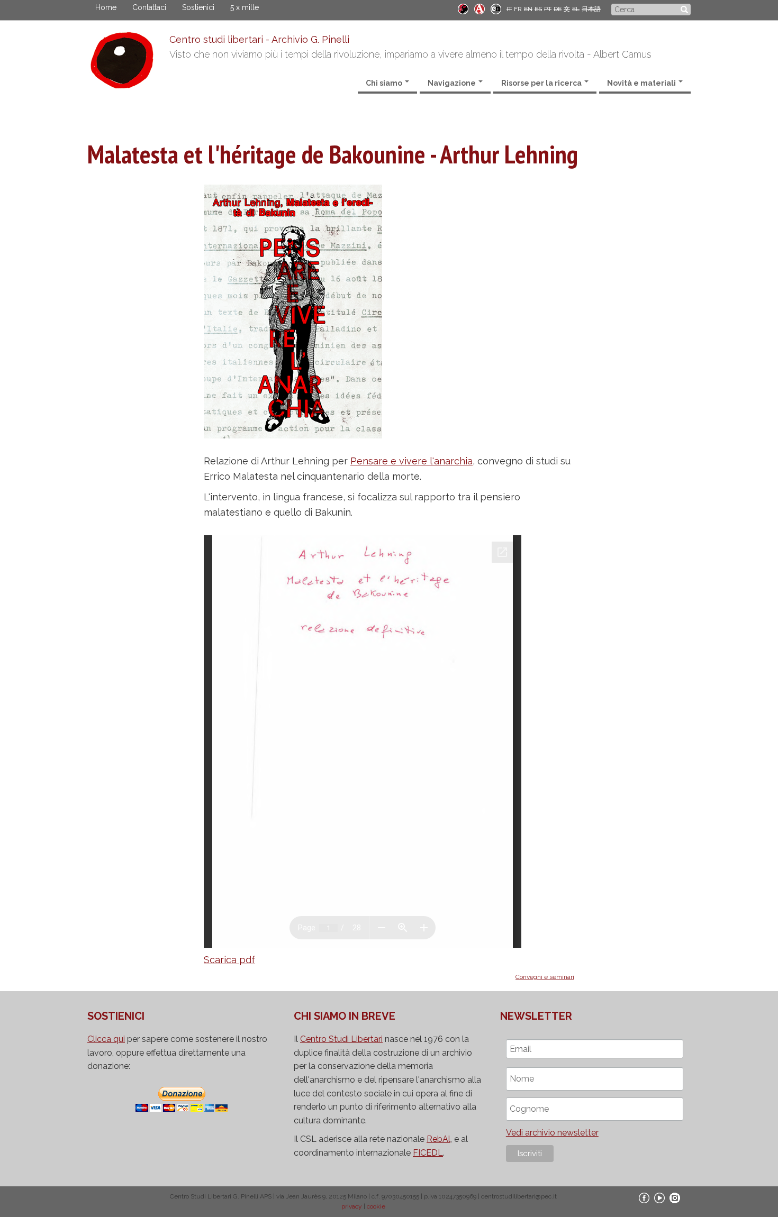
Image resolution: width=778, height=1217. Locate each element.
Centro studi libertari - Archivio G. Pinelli (259, 39)
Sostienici (198, 7)
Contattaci (149, 7)
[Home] (128, 63)
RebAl (438, 1139)
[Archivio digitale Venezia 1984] (479, 8)
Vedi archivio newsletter (552, 1133)
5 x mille (244, 7)
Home (105, 7)
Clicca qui (106, 1039)
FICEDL (428, 1153)
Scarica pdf (229, 959)
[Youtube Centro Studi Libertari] (659, 1197)
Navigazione (452, 83)
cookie (376, 1206)
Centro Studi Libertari (341, 1039)
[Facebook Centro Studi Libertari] (644, 1197)
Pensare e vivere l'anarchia (411, 460)
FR (518, 9)
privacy (351, 1206)
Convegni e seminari (544, 977)
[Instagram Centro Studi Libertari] (675, 1197)
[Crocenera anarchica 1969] (496, 8)
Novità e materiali (642, 83)
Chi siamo (385, 83)
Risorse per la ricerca (542, 83)
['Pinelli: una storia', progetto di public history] (463, 8)
